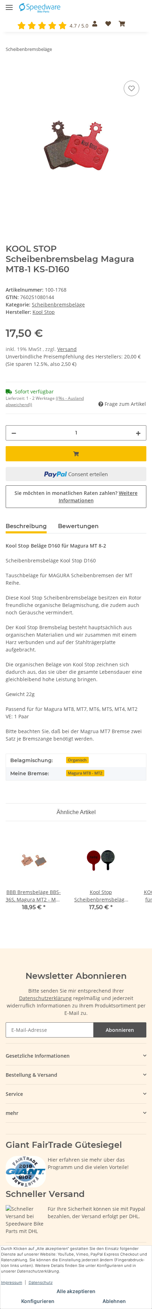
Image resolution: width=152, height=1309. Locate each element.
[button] (94, 24)
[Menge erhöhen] (138, 433)
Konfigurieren (37, 1301)
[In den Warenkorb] (11, 71)
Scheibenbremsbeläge (58, 304)
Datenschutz (41, 1282)
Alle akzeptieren (76, 1291)
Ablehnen (114, 1301)
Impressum (11, 1282)
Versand (67, 349)
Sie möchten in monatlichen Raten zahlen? (76, 497)
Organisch (77, 760)
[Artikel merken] (131, 88)
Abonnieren (120, 1030)
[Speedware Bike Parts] (40, 8)
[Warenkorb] (122, 24)
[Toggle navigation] (9, 4)
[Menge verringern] (14, 433)
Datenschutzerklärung (45, 998)
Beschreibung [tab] (26, 526)
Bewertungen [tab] (78, 526)
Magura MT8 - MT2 (85, 773)
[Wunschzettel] (108, 24)
